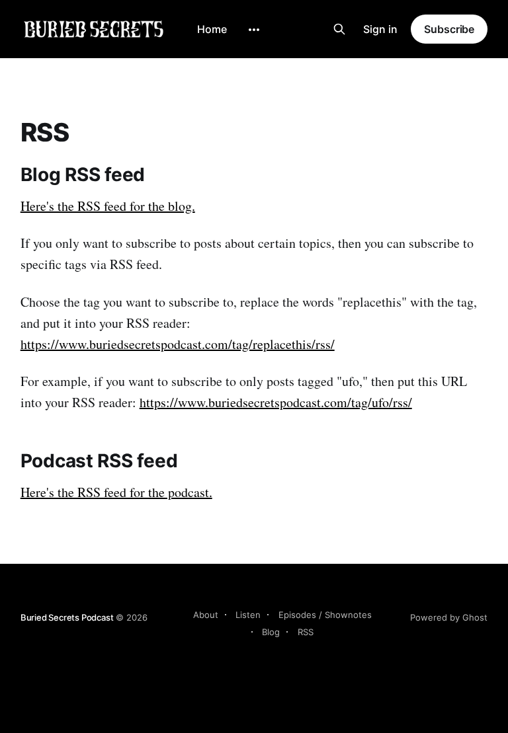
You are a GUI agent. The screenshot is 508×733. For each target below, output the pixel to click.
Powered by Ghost (448, 617)
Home (212, 29)
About (205, 614)
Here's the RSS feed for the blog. (108, 206)
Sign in (380, 29)
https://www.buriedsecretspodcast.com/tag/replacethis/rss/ (178, 344)
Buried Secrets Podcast (67, 617)
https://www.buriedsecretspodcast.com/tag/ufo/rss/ (276, 402)
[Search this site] (339, 29)
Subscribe (449, 29)
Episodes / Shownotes (325, 614)
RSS (306, 632)
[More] (254, 30)
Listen (248, 614)
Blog (271, 632)
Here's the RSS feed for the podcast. (116, 492)
